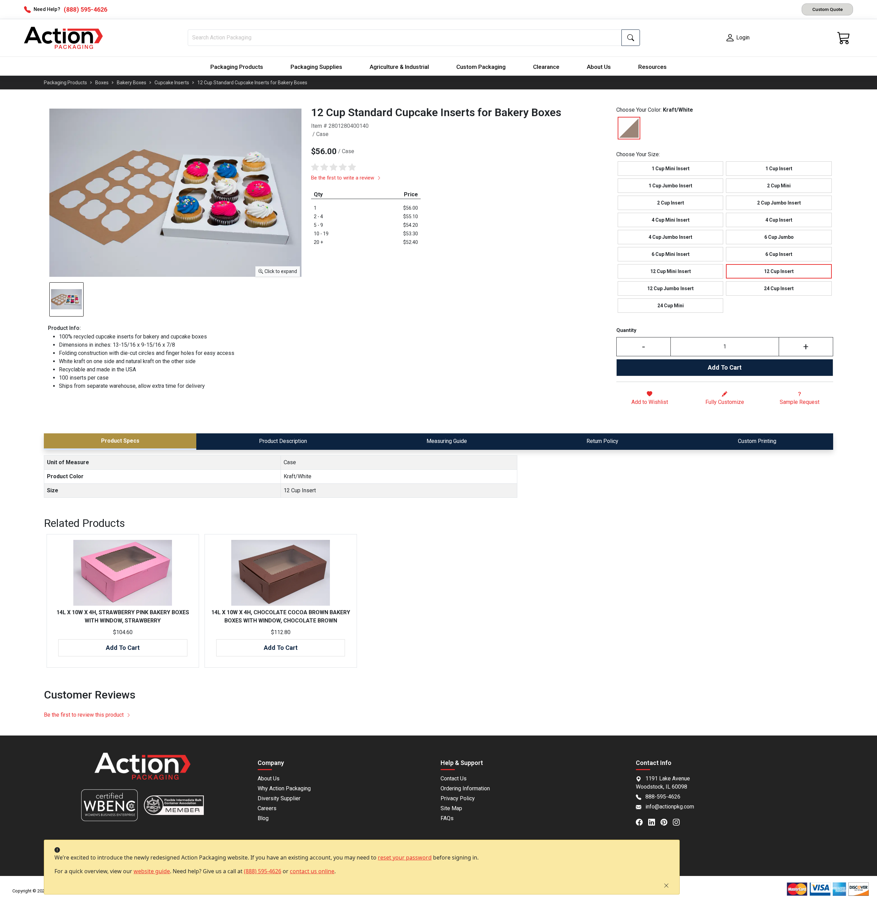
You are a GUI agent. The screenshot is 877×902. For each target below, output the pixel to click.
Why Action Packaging (284, 788)
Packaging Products (236, 66)
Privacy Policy (458, 798)
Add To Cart (725, 367)
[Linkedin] (654, 821)
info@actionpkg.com (669, 806)
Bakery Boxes (131, 82)
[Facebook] (642, 821)
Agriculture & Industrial (399, 66)
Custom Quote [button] (827, 9)
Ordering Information (465, 788)
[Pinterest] (666, 821)
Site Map (451, 808)
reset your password (405, 857)
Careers (267, 808)
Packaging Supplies (316, 66)
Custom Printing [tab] (757, 441)
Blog (263, 818)
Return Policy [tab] (602, 441)
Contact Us (454, 778)
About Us (599, 66)
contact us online (312, 871)
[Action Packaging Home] (142, 771)
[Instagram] (679, 821)
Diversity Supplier (279, 798)
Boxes (102, 82)
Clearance (546, 66)
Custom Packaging (481, 66)
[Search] (630, 37)
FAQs (447, 818)
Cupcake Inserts (172, 82)
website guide (152, 871)
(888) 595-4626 (262, 871)
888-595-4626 (662, 796)
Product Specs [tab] (120, 440)
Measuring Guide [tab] (447, 441)
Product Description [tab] (283, 441)
